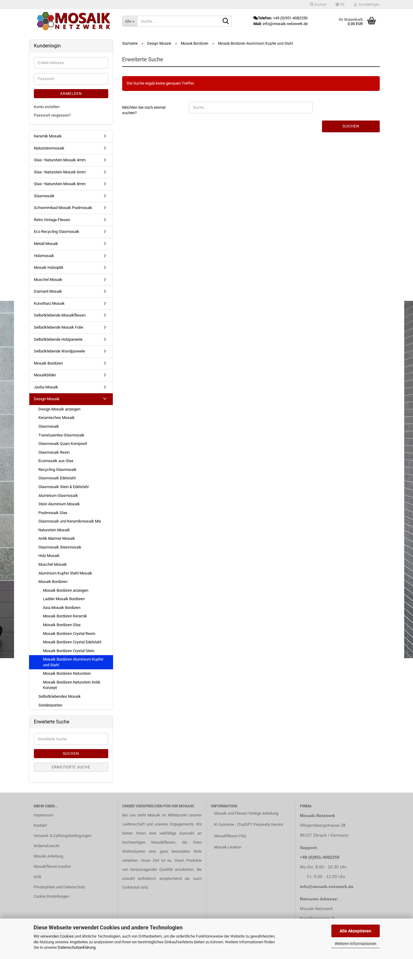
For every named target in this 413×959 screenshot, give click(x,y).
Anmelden (71, 94)
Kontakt (40, 825)
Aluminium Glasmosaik (58, 495)
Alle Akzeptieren (355, 930)
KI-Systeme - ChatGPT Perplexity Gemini (248, 824)
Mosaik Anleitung (48, 856)
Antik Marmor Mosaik (56, 538)
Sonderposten (50, 705)
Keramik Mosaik (48, 136)
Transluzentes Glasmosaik (61, 435)
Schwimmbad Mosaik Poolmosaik (63, 207)
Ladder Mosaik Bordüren (64, 599)
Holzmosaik (44, 255)
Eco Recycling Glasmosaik (56, 231)
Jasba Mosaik (46, 387)
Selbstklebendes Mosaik (59, 696)
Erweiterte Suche (71, 767)
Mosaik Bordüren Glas (62, 625)
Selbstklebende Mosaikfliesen (60, 315)
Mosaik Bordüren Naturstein (67, 673)
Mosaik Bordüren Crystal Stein (68, 650)
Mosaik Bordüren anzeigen (65, 590)
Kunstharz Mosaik (49, 303)
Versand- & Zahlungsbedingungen (62, 835)
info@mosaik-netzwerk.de (326, 886)
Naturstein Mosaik (54, 530)
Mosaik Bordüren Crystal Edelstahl (72, 642)
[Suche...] (226, 21)
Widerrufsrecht (46, 846)
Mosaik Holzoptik (48, 267)
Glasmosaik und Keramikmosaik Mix (69, 521)
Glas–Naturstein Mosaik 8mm (60, 184)
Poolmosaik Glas (52, 512)
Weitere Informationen (355, 943)
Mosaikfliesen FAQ (230, 836)
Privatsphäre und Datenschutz (59, 887)
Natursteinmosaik (49, 148)
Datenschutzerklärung (77, 947)
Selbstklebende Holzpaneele (58, 339)
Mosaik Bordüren (48, 363)
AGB (37, 876)
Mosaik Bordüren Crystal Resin (69, 633)
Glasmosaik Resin (54, 452)
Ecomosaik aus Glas (55, 461)
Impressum (43, 815)
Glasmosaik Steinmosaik (59, 547)
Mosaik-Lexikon (227, 847)
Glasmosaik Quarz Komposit (62, 443)
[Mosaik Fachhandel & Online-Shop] (73, 21)
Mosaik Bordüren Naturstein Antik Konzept (71, 685)
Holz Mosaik (49, 555)
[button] (340, 4)
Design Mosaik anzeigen (59, 409)
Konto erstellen (47, 107)
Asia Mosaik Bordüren (61, 607)
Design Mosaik (47, 399)
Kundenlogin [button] (368, 4)
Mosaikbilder (45, 375)
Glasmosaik (44, 196)
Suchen (351, 126)
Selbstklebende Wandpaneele (59, 351)
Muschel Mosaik (48, 279)
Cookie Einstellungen (51, 896)
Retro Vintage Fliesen (52, 219)
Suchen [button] (320, 4)
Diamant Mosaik (48, 291)
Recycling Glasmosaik (57, 469)
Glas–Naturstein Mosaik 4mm (60, 160)
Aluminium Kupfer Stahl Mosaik (65, 573)
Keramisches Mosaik (56, 417)
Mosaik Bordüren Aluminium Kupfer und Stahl (73, 662)
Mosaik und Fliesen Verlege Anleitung (246, 813)
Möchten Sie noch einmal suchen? (143, 110)
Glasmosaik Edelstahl (57, 478)
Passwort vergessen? (52, 115)
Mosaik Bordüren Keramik (65, 616)
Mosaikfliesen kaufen (52, 866)
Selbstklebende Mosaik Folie (58, 327)
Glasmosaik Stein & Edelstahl (63, 486)
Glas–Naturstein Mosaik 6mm (60, 172)
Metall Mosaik (46, 243)
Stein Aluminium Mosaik (59, 504)
